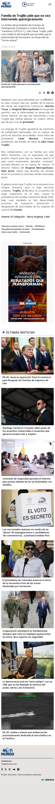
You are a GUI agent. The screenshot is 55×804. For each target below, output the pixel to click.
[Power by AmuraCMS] (47, 780)
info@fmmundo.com (9, 764)
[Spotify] (18, 769)
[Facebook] (48, 92)
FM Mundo (40, 226)
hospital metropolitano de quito (16, 229)
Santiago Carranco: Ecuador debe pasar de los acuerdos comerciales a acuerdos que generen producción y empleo (26, 431)
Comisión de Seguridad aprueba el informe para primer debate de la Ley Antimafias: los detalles (27, 481)
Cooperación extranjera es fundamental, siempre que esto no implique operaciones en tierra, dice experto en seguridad (27, 633)
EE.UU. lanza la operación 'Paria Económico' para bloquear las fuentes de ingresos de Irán (27, 380)
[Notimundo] (6, 4)
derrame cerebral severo (13, 226)
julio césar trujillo (10, 232)
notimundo (25, 232)
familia (30, 226)
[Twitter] (44, 92)
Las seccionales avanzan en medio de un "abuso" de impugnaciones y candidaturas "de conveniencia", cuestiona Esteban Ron (26, 532)
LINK (47, 216)
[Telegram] (52, 92)
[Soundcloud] (13, 769)
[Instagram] (10, 769)
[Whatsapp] (40, 92)
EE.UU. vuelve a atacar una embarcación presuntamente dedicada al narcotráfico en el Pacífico (27, 735)
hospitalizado (38, 229)
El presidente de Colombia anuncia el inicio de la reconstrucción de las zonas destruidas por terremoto (27, 583)
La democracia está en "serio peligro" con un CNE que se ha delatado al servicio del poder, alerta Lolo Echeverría (27, 684)
